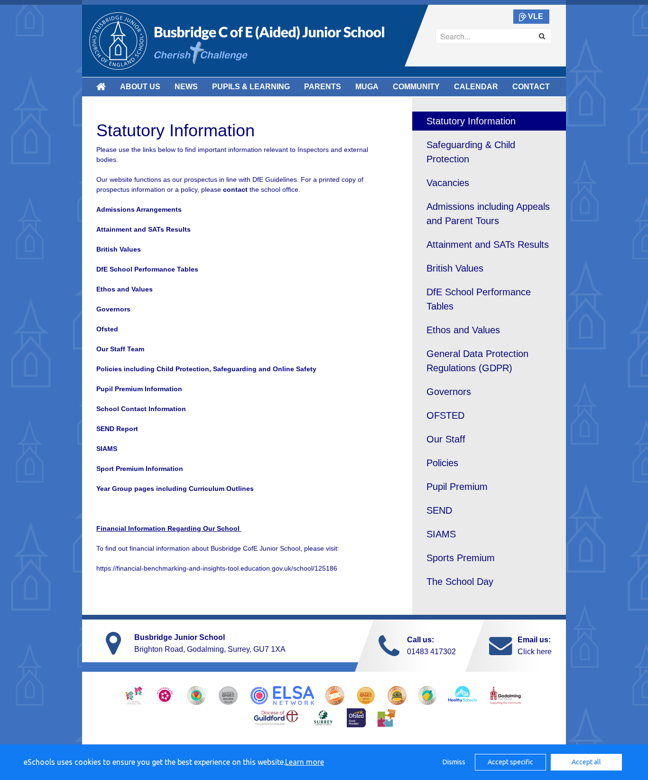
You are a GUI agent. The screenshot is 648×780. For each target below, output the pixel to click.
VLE (535, 16)
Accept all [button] (586, 762)
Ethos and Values (463, 330)
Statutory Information (471, 121)
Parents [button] (322, 87)
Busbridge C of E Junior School (236, 41)
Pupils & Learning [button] (251, 87)
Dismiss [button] (454, 762)
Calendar (476, 87)
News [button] (186, 87)
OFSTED (445, 415)
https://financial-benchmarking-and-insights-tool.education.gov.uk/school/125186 (217, 568)
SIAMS (441, 534)
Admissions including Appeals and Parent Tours (488, 213)
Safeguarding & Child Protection (470, 152)
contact (236, 189)
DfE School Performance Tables (478, 299)
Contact (531, 87)
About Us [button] (140, 87)
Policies (442, 463)
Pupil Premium (457, 486)
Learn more (304, 762)
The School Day (459, 581)
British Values (118, 249)
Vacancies (447, 183)
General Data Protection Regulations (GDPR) (477, 360)
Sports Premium (460, 558)
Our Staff (445, 439)
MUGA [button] (367, 87)
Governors (113, 309)
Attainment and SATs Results (487, 244)
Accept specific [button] (510, 762)
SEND (439, 510)
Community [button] (416, 87)
